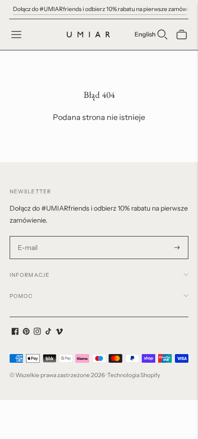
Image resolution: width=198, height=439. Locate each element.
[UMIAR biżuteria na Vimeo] (59, 332)
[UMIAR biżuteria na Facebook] (15, 332)
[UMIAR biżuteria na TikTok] (48, 332)
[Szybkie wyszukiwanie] (162, 34)
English (145, 34)
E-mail (28, 236)
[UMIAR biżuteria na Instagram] (37, 332)
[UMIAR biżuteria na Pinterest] (26, 332)
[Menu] (16, 34)
